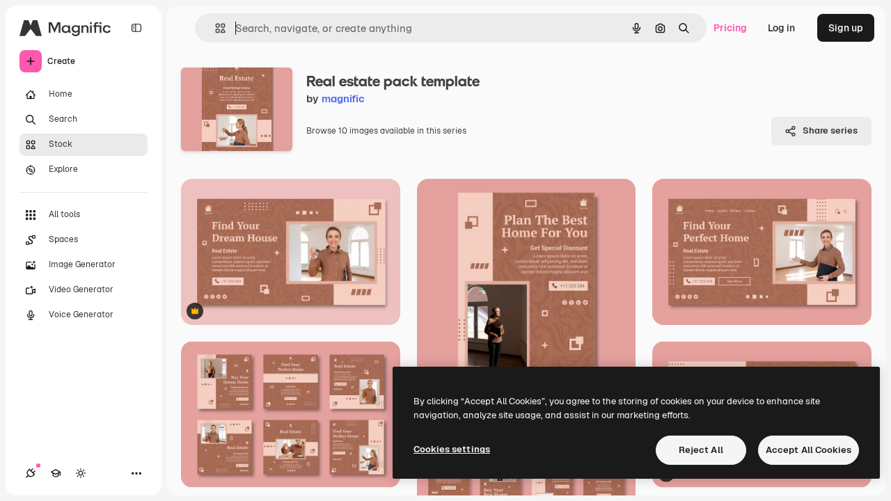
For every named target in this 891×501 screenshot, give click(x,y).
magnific (343, 98)
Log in (781, 28)
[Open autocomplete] (215, 28)
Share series (830, 130)
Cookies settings (451, 449)
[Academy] (56, 473)
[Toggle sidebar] (136, 28)
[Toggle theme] (81, 473)
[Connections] (30, 473)
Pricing (730, 28)
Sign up (845, 28)
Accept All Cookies (808, 450)
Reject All (701, 450)
